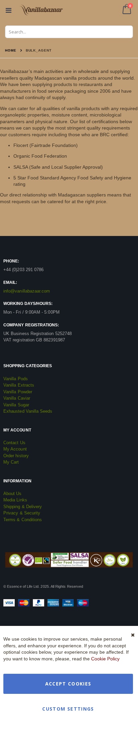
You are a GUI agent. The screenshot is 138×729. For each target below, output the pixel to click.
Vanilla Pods (15, 378)
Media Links (15, 499)
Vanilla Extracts (18, 385)
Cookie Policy (105, 658)
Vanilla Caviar (16, 398)
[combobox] (69, 31)
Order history (16, 455)
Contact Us (14, 442)
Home (10, 50)
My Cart (11, 462)
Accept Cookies (68, 683)
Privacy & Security (21, 512)
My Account (15, 449)
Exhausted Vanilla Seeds (28, 411)
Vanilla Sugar (16, 404)
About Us (12, 493)
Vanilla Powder (17, 391)
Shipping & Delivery (22, 506)
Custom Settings (68, 709)
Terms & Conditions (22, 519)
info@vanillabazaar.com (26, 291)
